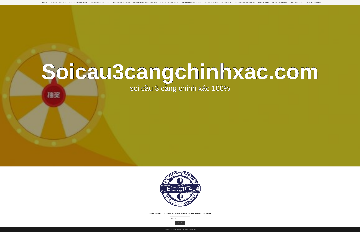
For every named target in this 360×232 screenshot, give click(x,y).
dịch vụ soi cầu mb (263, 2)
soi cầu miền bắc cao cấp (58, 2)
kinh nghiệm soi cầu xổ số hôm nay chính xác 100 (217, 2)
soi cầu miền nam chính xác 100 (100, 2)
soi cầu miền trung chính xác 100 (78, 2)
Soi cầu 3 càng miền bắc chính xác (245, 2)
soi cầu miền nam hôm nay (313, 2)
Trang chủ (44, 2)
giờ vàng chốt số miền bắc (279, 2)
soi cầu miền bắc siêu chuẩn (121, 2)
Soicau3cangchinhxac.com (180, 72)
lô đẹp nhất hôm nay (296, 2)
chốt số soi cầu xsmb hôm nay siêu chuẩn (144, 2)
